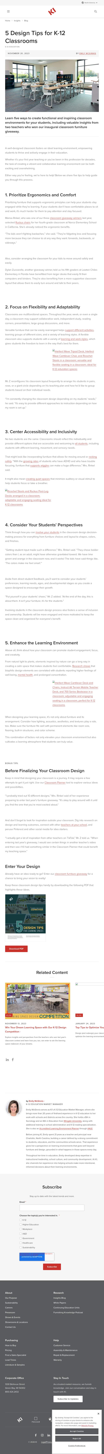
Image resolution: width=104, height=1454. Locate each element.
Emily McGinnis (87, 53)
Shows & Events (12, 1317)
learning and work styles (74, 339)
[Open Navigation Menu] (8, 11)
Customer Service (61, 1345)
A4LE (89, 1128)
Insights (17, 20)
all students (81, 443)
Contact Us (10, 1326)
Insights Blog (59, 1297)
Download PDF (16, 948)
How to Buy (10, 1345)
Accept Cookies (77, 1431)
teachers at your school (74, 824)
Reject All (77, 1438)
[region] (77, 1432)
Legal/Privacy (46, 1442)
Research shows (81, 666)
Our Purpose (11, 1297)
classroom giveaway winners (66, 218)
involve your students (47, 532)
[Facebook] (35, 1435)
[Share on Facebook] (13, 1059)
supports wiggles (39, 465)
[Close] (98, 1414)
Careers (8, 1307)
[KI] (20, 1419)
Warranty (57, 1359)
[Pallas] (36, 1419)
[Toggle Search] (95, 11)
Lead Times (10, 1359)
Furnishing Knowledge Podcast (68, 1312)
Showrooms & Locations (16, 1322)
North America (90, 2)
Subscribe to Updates (68, 1398)
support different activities (79, 330)
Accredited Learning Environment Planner (59, 1128)
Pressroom (10, 1312)
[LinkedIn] (48, 1435)
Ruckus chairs (22, 222)
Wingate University (73, 1120)
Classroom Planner (55, 782)
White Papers (59, 1302)
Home (7, 20)
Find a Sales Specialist (15, 1355)
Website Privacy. (87, 1425)
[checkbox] (52, 1233)
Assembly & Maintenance (65, 1350)
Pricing (8, 1350)
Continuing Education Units (66, 1307)
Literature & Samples (15, 1364)
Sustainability (11, 1302)
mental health (25, 674)
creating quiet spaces (38, 478)
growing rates (30, 461)
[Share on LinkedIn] (7, 1059)
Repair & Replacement (64, 1355)
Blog (26, 20)
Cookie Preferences (76, 1445)
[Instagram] (42, 1435)
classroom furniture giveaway (71, 873)
